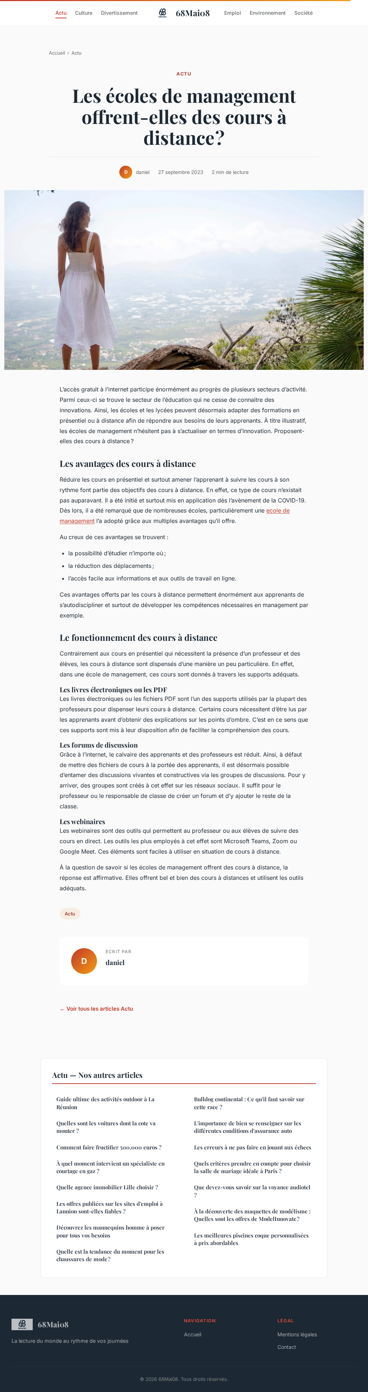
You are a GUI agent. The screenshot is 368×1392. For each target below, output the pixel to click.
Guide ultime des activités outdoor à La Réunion (105, 1102)
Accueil (57, 53)
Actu (60, 13)
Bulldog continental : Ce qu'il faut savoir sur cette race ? (249, 1102)
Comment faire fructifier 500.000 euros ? (108, 1147)
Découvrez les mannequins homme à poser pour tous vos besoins (110, 1231)
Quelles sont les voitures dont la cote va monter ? (106, 1127)
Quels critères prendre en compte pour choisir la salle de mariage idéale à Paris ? (252, 1167)
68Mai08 (193, 12)
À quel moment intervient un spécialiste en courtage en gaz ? (110, 1167)
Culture (83, 13)
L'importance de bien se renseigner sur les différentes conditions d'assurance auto (247, 1127)
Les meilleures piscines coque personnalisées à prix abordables (251, 1239)
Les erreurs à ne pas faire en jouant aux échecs (252, 1147)
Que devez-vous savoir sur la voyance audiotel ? (252, 1191)
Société (303, 13)
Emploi (232, 13)
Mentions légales (297, 1334)
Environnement (268, 13)
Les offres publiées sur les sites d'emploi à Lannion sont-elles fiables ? (109, 1207)
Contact (286, 1347)
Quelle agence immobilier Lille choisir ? (107, 1187)
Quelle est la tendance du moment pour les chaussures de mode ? (110, 1255)
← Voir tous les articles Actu (96, 1008)
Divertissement (119, 13)
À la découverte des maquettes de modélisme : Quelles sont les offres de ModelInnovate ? (252, 1215)
